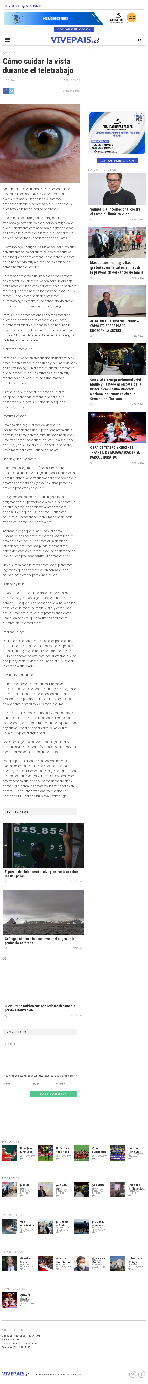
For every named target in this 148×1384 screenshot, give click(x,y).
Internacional (136, 1189)
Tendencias (62, 1230)
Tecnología (26, 1230)
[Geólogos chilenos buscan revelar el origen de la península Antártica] (43, 912)
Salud (33, 1267)
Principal (25, 1191)
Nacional (138, 219)
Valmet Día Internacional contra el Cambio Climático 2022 (115, 211)
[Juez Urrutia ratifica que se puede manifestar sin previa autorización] (43, 979)
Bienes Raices (36, 6)
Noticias (8, 53)
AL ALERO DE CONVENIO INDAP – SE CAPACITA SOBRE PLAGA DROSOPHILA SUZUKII (116, 325)
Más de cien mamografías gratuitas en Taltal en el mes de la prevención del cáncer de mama (117, 267)
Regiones (25, 1193)
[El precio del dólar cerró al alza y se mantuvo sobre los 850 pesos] (43, 845)
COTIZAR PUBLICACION (74, 29)
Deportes (30, 1156)
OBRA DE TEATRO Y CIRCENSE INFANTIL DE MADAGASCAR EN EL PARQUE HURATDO (115, 452)
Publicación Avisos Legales (16, 6)
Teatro (23, 1304)
